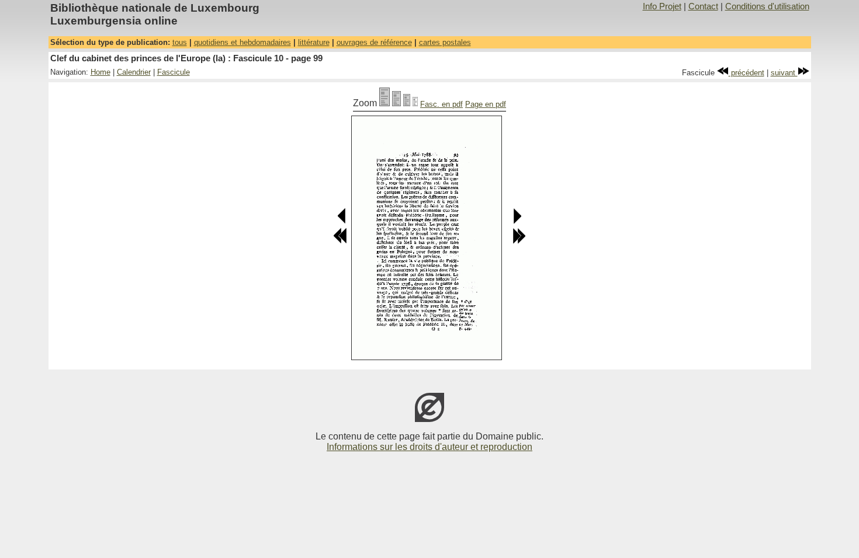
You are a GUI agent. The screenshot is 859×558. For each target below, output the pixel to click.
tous (179, 42)
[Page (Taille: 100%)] (384, 103)
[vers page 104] (519, 241)
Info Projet (662, 6)
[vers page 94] (340, 241)
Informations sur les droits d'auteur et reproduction (429, 447)
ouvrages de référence (374, 42)
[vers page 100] (517, 221)
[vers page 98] (342, 221)
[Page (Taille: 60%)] (406, 103)
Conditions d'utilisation (767, 6)
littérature (314, 42)
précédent (746, 72)
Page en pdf (485, 104)
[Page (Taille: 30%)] (415, 103)
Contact (703, 6)
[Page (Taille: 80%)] (396, 103)
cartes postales (445, 42)
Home (100, 72)
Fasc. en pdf (441, 104)
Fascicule (173, 72)
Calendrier (134, 72)
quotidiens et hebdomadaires (242, 42)
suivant (784, 72)
